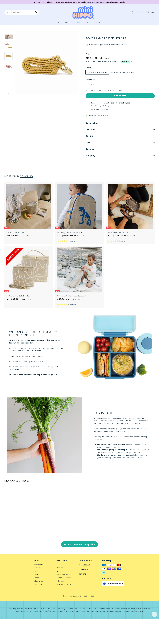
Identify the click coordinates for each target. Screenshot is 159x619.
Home (58, 23)
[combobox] (21, 12)
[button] (62, 241)
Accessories (39, 565)
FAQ (88, 142)
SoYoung (26, 176)
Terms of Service (64, 578)
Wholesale (61, 581)
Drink (36, 574)
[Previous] (8, 33)
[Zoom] (46, 63)
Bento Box (38, 584)
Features (91, 129)
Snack (36, 578)
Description (92, 123)
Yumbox (37, 568)
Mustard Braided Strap (97, 72)
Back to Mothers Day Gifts (81, 544)
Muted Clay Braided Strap (122, 72)
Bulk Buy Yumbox (64, 584)
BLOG (77, 23)
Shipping (99, 90)
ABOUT (87, 23)
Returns (90, 149)
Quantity (90, 79)
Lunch (36, 571)
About (59, 571)
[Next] (8, 93)
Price (88, 54)
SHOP (67, 23)
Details (89, 136)
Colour (89, 67)
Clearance (38, 581)
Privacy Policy (62, 574)
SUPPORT (98, 23)
